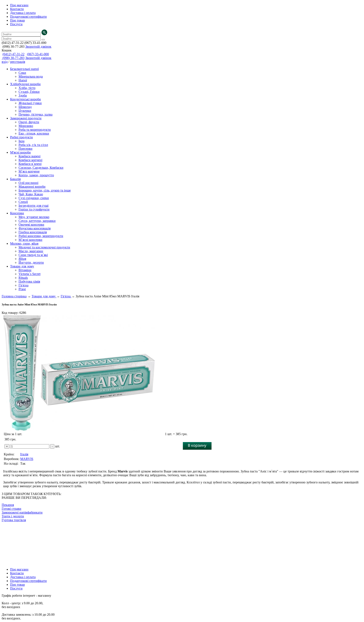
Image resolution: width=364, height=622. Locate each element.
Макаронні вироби (32, 186)
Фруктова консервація (35, 228)
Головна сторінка (14, 296)
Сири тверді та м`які (33, 255)
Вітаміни (25, 270)
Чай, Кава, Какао (31, 194)
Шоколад (25, 107)
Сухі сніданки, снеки (34, 198)
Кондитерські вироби (25, 99)
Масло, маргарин (31, 251)
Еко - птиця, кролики (34, 133)
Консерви (17, 213)
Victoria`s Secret (29, 274)
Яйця (22, 258)
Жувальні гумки (30, 103)
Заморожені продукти (25, 118)
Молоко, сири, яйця (24, 243)
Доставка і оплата (23, 13)
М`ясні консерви (30, 240)
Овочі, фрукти (29, 122)
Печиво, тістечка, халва (35, 114)
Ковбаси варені (29, 156)
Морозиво (26, 126)
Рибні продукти (21, 137)
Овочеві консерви (31, 224)
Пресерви (25, 148)
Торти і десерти (13, 516)
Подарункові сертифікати (28, 16)
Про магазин (19, 5)
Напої (23, 80)
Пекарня (8, 505)
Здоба (23, 95)
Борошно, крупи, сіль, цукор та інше (45, 190)
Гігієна (23, 285)
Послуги (16, 24)
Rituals (23, 277)
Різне (22, 289)
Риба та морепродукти (35, 129)
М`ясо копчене (29, 171)
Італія (24, 454)
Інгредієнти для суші (33, 205)
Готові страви (11, 508)
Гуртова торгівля (14, 520)
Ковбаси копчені (30, 160)
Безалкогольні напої (24, 69)
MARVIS (26, 459)
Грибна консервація (33, 232)
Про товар (17, 20)
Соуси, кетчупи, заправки (37, 221)
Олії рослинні (28, 183)
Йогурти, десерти (31, 262)
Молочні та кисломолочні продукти (44, 247)
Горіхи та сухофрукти (34, 209)
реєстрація (17, 61)
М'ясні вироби (20, 152)
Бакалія (15, 179)
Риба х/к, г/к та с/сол (33, 145)
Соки (22, 72)
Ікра (21, 141)
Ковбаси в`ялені (30, 164)
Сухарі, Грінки (29, 91)
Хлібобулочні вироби (25, 84)
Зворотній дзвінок (38, 46)
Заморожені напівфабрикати (22, 512)
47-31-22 (13, 54)
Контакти (17, 9)
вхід (5, 61)
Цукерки (25, 110)
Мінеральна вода (31, 76)
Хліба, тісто (27, 88)
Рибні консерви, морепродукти (41, 236)
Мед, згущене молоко (34, 217)
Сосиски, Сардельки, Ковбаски (41, 167)
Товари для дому (22, 266)
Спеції (23, 202)
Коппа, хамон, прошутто (36, 175)
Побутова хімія (29, 281)
